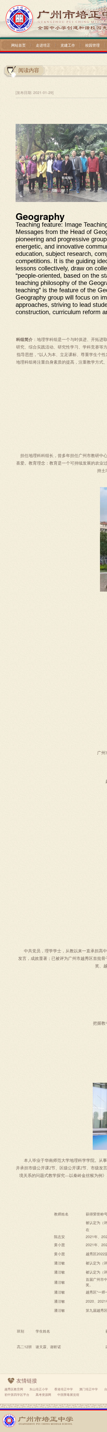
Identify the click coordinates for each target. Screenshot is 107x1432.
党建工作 (68, 45)
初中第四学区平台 (16, 1394)
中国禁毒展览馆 (68, 1394)
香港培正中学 (63, 1389)
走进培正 (43, 45)
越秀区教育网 (13, 1389)
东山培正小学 (38, 1389)
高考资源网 (43, 1394)
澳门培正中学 (88, 1389)
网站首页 (18, 45)
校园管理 (92, 45)
